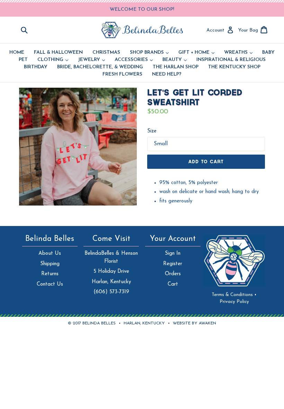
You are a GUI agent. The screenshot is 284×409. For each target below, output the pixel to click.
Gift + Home (196, 52)
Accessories (134, 60)
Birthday (35, 67)
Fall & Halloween (58, 52)
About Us (49, 253)
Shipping (50, 264)
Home (16, 52)
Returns (50, 274)
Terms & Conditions (234, 295)
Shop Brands (149, 52)
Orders (173, 274)
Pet (23, 60)
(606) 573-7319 (111, 292)
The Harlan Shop (175, 67)
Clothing (52, 60)
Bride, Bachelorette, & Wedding (100, 67)
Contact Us (50, 284)
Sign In (172, 253)
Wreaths (238, 52)
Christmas (106, 52)
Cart (173, 284)
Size (152, 131)
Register (172, 264)
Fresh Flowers (122, 74)
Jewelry (91, 60)
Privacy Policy (234, 301)
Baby (268, 52)
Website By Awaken (194, 323)
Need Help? (166, 74)
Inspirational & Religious (231, 60)
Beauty (174, 60)
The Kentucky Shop (234, 67)
